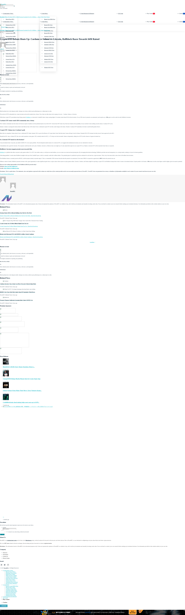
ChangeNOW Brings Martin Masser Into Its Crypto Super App (21, 379)
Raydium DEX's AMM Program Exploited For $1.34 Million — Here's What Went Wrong (25, 17)
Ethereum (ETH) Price (49, 56)
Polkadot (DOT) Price (48, 67)
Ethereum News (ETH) (11, 573)
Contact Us (5, 556)
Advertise (3, 605)
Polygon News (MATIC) (11, 78)
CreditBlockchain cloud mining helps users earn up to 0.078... (21, 402)
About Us (5, 552)
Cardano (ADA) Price (11, 588)
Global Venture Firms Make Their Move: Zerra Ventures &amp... (22, 390)
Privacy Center (6, 558)
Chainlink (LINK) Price (49, 44)
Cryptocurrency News (8, 13)
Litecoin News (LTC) (11, 581)
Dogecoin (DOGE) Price (49, 50)
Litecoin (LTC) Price (48, 61)
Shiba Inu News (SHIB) (11, 44)
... (3, 516)
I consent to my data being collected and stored (18, 531)
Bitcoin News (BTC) (10, 19)
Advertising (5, 554)
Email (4, 527)
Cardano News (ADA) (11, 577)
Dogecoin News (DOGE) (12, 578)
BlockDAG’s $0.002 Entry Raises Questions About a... (19, 367)
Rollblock (28, 117)
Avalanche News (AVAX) (11, 73)
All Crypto (120, 13)
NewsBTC (2, 49)
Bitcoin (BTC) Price (48, 33)
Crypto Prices (44, 13)
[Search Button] (14, 32)
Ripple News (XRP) (10, 574)
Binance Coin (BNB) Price (49, 19)
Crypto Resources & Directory (87, 13)
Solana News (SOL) (10, 579)
